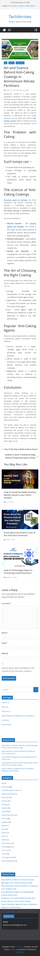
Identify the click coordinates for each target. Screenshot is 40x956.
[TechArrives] (4, 30)
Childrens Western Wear (10, 790)
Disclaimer (5, 720)
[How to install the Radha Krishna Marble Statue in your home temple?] (20, 471)
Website (5, 653)
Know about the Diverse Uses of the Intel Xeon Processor (19, 534)
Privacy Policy (6, 724)
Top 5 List (5, 850)
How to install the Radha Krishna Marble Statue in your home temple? (20, 495)
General (4, 808)
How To (11, 63)
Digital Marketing (8, 794)
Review (4, 840)
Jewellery (5, 822)
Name (5, 633)
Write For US (6, 711)
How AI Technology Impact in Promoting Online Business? (18, 571)
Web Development (8, 861)
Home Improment (8, 815)
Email (4, 643)
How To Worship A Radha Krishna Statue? (21, 449)
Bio (6, 63)
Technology (20, 63)
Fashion (4, 801)
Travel (4, 854)
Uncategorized (7, 857)
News (4, 836)
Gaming (4, 804)
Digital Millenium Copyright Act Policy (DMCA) (18, 716)
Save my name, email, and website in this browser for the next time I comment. (18, 669)
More (3, 829)
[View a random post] (35, 30)
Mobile (4, 826)
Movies (4, 833)
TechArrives (20, 16)
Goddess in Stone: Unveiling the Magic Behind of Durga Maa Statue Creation (20, 456)
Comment (6, 603)
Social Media (6, 843)
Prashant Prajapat (23, 90)
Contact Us (5, 702)
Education (5, 797)
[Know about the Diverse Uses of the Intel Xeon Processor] (20, 511)
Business (5, 787)
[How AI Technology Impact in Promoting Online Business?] (20, 549)
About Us (5, 707)
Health (4, 811)
